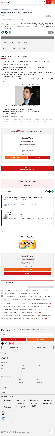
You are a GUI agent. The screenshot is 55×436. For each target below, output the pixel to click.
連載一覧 (21, 382)
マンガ (38, 379)
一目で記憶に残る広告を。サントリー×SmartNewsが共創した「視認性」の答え (22, 293)
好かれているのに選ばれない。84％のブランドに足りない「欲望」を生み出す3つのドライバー (25, 306)
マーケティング (4, 19)
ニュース (3, 353)
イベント (3, 387)
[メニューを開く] (2, 2)
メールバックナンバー (28, 154)
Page (5, 48)
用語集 (3, 392)
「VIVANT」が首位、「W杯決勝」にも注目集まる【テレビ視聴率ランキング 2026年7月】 (24, 309)
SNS (38, 368)
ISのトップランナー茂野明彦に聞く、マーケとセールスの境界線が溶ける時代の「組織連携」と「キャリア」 (28, 299)
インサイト (3, 371)
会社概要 (7, 421)
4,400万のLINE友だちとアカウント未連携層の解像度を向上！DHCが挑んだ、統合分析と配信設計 (26, 303)
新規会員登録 (16, 157)
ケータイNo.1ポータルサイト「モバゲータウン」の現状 (16, 202)
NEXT (50, 175)
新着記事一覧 (4, 358)
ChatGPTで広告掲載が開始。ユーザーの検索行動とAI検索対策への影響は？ (21, 312)
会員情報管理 (8, 417)
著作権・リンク (9, 413)
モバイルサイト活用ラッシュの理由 (19, 42)
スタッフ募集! (8, 415)
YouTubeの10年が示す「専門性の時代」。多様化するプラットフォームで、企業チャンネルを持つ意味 (27, 315)
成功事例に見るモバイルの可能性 (18, 48)
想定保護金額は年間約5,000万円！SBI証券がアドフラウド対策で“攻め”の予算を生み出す (24, 318)
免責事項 (7, 419)
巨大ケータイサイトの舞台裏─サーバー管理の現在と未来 (17, 200)
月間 (40, 287)
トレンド (14, 19)
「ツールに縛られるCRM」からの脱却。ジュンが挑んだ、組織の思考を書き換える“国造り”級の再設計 (27, 296)
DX (2, 365)
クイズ (2, 382)
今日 (14, 287)
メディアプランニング (24, 371)
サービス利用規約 (9, 423)
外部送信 (7, 427)
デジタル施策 (22, 368)
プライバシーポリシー (10, 425)
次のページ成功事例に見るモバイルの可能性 (27, 168)
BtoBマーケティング (23, 365)
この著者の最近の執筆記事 (15, 224)
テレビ (38, 365)
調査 (20, 379)
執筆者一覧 (39, 382)
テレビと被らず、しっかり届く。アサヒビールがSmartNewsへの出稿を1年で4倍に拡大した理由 (25, 290)
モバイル (10, 19)
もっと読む (5, 205)
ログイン (39, 157)
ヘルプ (7, 411)
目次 (27, 38)
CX (2, 368)
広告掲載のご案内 (14, 347)
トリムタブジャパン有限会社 (15, 217)
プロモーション (20, 19)
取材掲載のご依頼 (41, 347)
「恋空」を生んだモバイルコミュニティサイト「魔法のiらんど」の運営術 (20, 204)
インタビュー (4, 379)
